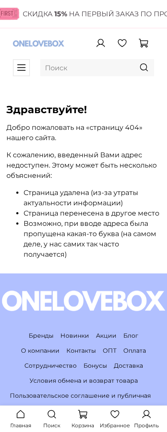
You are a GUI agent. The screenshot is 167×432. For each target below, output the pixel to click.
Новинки (74, 335)
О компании (40, 350)
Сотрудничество (50, 365)
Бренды (41, 335)
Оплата (134, 350)
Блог (130, 335)
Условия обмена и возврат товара (84, 380)
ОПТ (109, 350)
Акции (106, 335)
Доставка (128, 365)
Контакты (81, 350)
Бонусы (95, 365)
